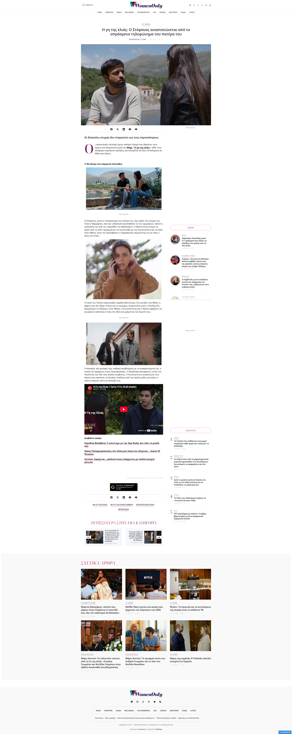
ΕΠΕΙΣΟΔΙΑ (124, 509)
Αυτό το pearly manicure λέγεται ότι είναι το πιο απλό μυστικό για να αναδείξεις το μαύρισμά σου (190, 482)
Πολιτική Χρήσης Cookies (166, 718)
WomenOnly (146, 693)
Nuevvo (142, 729)
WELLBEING (129, 12)
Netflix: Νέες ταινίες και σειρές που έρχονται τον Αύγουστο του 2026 (144, 608)
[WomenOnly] (146, 5)
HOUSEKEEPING (143, 12)
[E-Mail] (130, 129)
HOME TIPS (178, 456)
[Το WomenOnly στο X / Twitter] (201, 5)
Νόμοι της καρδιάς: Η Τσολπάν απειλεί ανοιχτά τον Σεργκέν (190, 660)
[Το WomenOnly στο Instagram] (193, 5)
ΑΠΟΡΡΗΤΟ (286, 732)
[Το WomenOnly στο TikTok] (197, 5)
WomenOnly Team (137, 39)
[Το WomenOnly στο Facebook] (189, 5)
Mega (129, 147)
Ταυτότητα (99, 718)
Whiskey (159, 729)
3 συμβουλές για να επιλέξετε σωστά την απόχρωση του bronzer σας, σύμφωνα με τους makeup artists (195, 283)
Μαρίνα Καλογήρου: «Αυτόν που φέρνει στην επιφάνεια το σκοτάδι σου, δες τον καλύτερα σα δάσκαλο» (100, 609)
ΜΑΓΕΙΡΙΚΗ (173, 12)
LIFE (154, 12)
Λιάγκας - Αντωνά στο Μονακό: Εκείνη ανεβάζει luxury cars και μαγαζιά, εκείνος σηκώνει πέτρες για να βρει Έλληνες (195, 263)
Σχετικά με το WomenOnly (188, 718)
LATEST (192, 12)
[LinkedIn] (124, 129)
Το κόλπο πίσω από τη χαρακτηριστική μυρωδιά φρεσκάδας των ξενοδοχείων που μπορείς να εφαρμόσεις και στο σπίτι (191, 463)
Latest (190, 227)
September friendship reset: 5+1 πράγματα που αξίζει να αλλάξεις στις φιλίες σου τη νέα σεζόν (194, 242)
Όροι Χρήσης (110, 718)
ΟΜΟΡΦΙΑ (109, 12)
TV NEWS (146, 24)
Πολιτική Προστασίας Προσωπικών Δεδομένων (136, 718)
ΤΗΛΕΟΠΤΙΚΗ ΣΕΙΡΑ (145, 504)
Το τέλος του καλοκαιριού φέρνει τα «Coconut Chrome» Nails (190, 499)
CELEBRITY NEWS (188, 256)
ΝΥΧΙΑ (176, 477)
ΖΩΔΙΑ (183, 12)
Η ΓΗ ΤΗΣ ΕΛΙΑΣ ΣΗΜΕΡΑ (122, 504)
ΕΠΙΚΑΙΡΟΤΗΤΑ (87, 654)
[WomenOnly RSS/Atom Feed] (209, 5)
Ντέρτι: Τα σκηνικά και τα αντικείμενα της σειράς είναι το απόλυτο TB (190, 608)
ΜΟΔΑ (119, 12)
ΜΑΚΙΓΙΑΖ (185, 276)
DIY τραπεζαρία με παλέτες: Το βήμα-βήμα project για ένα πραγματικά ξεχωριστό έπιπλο (190, 516)
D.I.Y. (176, 511)
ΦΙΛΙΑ (184, 235)
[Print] (136, 129)
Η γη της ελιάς (141, 147)
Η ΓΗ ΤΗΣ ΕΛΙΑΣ (100, 504)
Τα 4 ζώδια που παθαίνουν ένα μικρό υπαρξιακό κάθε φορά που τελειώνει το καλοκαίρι (191, 443)
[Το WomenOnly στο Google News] (205, 5)
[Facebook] (111, 129)
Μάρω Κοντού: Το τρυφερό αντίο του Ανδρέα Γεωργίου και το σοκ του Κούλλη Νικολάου (145, 661)
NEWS (99, 12)
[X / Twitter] (117, 129)
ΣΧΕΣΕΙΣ (162, 12)
